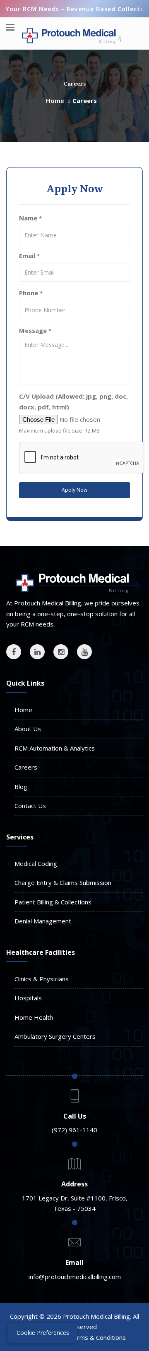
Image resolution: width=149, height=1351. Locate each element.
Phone (31, 293)
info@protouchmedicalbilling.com (75, 1276)
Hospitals (28, 998)
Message (35, 330)
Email (29, 255)
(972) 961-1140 (74, 1130)
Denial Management (42, 921)
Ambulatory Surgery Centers (55, 1036)
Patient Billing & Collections (52, 902)
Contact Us (30, 805)
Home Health (33, 1017)
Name (30, 218)
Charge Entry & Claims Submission (62, 882)
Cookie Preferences (43, 1333)
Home (55, 100)
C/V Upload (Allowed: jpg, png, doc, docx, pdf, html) (73, 401)
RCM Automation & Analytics (54, 748)
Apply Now (74, 489)
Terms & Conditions (97, 1337)
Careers (25, 767)
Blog (20, 786)
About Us (27, 729)
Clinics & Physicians (41, 979)
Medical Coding (35, 863)
